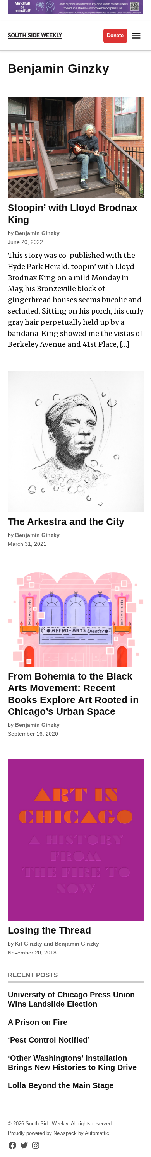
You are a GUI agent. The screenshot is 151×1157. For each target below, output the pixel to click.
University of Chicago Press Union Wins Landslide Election (71, 999)
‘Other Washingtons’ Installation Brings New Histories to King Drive (72, 1063)
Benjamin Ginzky (37, 233)
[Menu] (137, 35)
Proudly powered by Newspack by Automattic (58, 1133)
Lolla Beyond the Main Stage (60, 1085)
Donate (115, 35)
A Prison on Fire (37, 1022)
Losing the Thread (49, 930)
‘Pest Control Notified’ (49, 1040)
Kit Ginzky (28, 944)
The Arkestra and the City (66, 521)
